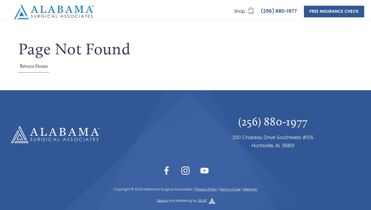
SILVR (202, 200)
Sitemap (250, 189)
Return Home (34, 66)
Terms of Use (230, 189)
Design (162, 200)
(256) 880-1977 (279, 11)
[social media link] (166, 171)
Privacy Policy (206, 189)
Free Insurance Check (334, 12)
